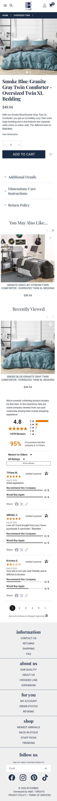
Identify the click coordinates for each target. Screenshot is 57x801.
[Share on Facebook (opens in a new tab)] (16, 504)
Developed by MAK (23, 791)
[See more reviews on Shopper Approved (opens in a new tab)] (26, 504)
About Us (28, 674)
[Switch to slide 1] (27, 72)
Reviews (28, 711)
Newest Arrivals (28, 727)
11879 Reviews (19, 434)
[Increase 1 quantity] (19, 145)
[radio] (40, 421)
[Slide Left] (47, 230)
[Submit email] (45, 768)
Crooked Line (28, 680)
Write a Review (28, 463)
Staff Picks (28, 737)
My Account (28, 701)
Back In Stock (28, 732)
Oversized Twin (22, 15)
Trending (28, 742)
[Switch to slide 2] (30, 72)
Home (5, 15)
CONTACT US (29, 638)
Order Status (28, 706)
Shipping (28, 648)
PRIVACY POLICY (17, 795)
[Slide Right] (53, 230)
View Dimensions (10, 134)
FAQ (28, 653)
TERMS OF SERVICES (39, 795)
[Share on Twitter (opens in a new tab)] (21, 504)
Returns (28, 643)
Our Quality (28, 669)
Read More (7, 128)
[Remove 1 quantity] (5, 145)
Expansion (28, 685)
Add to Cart (24, 154)
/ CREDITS (39, 791)
